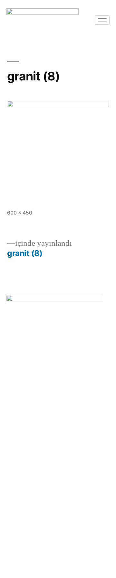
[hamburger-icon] (102, 20)
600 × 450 (19, 213)
